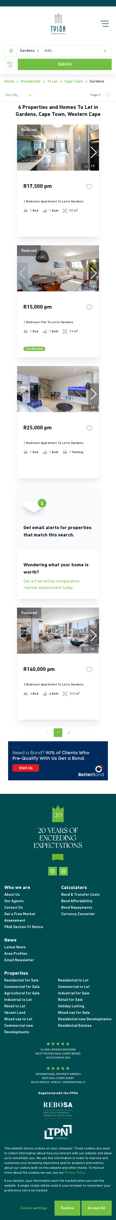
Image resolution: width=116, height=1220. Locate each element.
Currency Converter (78, 914)
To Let (52, 82)
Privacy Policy (75, 1172)
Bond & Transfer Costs (80, 895)
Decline (67, 1208)
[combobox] (63, 51)
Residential (30, 82)
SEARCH (65, 65)
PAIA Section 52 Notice (23, 927)
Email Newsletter (19, 960)
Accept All (96, 1208)
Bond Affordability (77, 901)
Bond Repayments (76, 908)
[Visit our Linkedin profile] (63, 871)
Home (9, 82)
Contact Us (13, 908)
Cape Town (73, 82)
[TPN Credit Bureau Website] (58, 1133)
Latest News (15, 947)
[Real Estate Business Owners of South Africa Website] (58, 1111)
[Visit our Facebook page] (52, 871)
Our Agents (13, 901)
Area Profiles (15, 954)
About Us (12, 895)
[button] (38, 51)
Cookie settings (33, 1208)
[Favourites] (89, 186)
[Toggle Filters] (10, 64)
